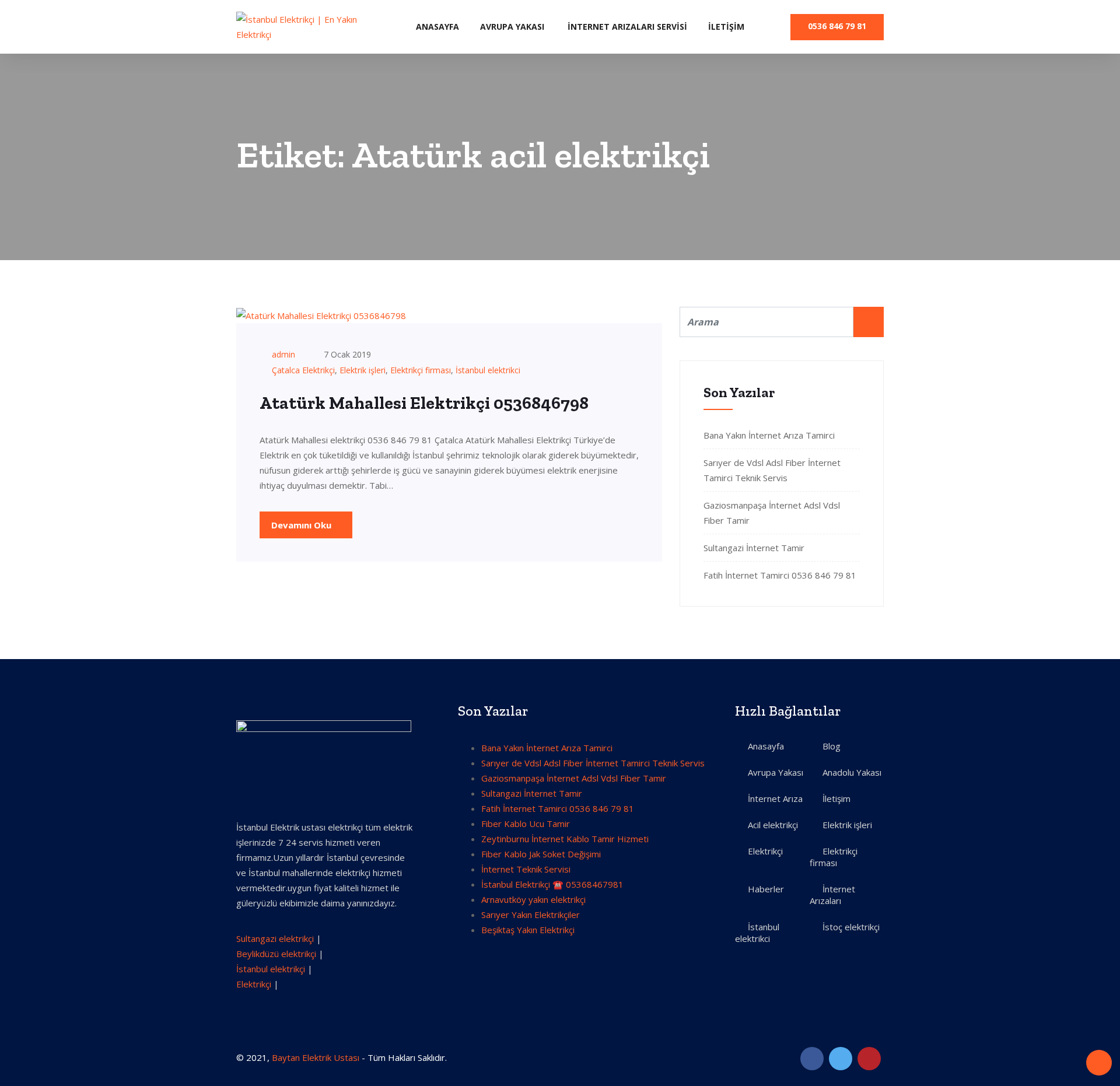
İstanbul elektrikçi (270, 969)
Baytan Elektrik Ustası (315, 1057)
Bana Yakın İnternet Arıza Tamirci (769, 435)
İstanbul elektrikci (488, 370)
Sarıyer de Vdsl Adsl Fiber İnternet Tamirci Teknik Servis (593, 763)
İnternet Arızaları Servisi (627, 26)
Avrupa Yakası (512, 26)
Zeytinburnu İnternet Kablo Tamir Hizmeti (565, 839)
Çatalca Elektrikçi (303, 370)
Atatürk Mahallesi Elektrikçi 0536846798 (424, 403)
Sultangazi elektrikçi (275, 938)
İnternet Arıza (775, 798)
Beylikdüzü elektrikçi (276, 953)
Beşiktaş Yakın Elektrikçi (528, 930)
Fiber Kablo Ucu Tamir (525, 823)
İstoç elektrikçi (851, 927)
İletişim (726, 26)
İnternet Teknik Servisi (525, 869)
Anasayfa (437, 26)
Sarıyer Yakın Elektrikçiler (530, 914)
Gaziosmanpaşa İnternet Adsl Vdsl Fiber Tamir (573, 778)
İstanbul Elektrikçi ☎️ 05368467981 (552, 884)
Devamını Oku (302, 525)
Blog (831, 746)
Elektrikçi (253, 984)
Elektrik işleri (363, 370)
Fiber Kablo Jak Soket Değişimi (541, 854)
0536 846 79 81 (837, 25)
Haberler (766, 889)
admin (283, 354)
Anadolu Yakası (851, 772)
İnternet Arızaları (832, 894)
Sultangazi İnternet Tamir (754, 547)
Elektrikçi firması (420, 370)
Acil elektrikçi (773, 825)
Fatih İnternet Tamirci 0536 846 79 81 (780, 575)
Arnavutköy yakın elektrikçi (533, 899)
